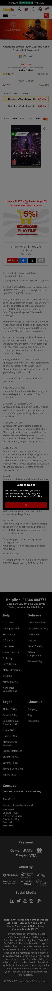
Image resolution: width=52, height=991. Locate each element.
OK (26, 505)
